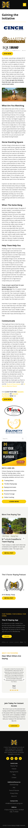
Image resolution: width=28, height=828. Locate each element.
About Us (14, 796)
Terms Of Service (14, 790)
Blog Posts (6, 536)
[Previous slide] (4, 538)
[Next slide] (23, 538)
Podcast (14, 769)
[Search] (22, 438)
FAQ (14, 787)
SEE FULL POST (10, 553)
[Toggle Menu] (24, 4)
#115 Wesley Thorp (8, 595)
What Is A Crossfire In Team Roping (11, 540)
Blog (14, 774)
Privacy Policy (14, 793)
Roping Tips (14, 536)
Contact (14, 777)
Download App (14, 784)
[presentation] (14, 526)
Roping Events (14, 772)
